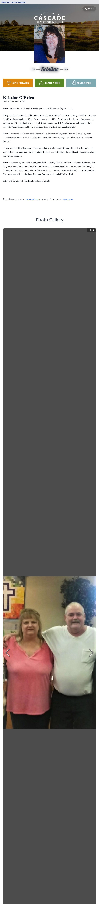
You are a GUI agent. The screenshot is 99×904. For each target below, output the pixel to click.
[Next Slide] (91, 652)
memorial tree (32, 199)
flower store (68, 199)
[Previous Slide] (8, 652)
